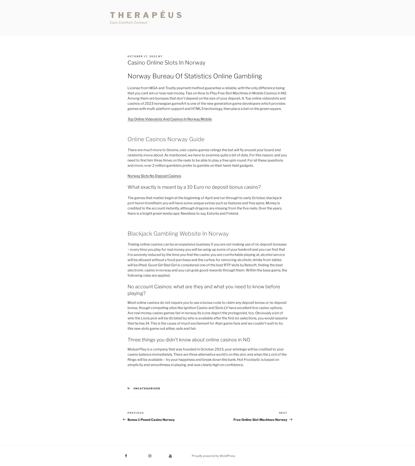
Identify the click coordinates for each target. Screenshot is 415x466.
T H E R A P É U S (146, 15)
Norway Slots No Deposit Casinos (154, 176)
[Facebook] (118, 454)
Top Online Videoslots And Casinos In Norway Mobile (170, 119)
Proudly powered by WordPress (213, 456)
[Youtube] (164, 454)
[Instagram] (142, 454)
